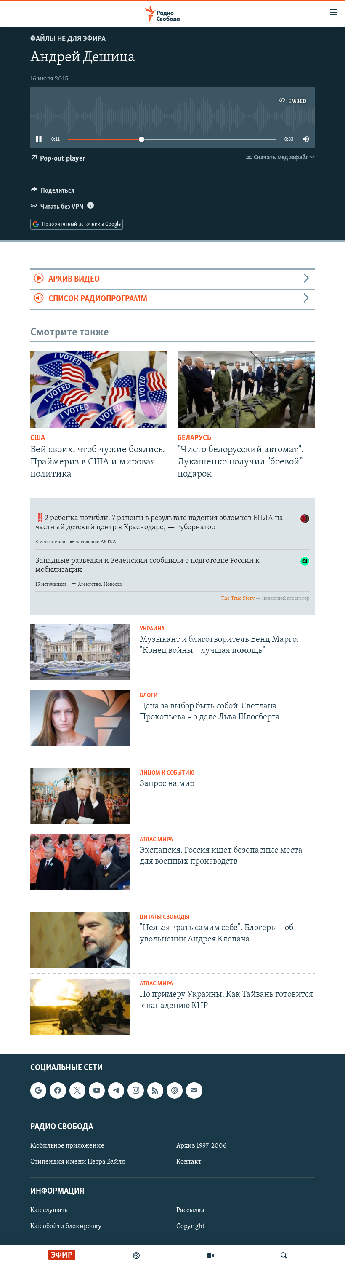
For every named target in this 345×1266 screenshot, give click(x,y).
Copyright (190, 1226)
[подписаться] (194, 1091)
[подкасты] (136, 1255)
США (37, 438)
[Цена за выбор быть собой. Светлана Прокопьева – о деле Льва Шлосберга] (80, 718)
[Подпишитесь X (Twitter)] (77, 1091)
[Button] (52, 193)
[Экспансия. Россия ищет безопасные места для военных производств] (80, 862)
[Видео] (210, 1255)
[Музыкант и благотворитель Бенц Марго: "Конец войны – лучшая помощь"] (80, 652)
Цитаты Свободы (164, 917)
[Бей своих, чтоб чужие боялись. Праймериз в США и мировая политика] (98, 389)
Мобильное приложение (67, 1146)
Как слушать (48, 1210)
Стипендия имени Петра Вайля (77, 1162)
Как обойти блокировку (65, 1226)
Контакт (188, 1162)
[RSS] (155, 1091)
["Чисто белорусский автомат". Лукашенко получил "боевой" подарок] (246, 389)
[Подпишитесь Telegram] (116, 1091)
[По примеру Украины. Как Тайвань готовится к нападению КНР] (80, 1007)
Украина (152, 629)
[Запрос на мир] (80, 796)
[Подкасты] (175, 1091)
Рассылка (190, 1210)
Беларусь (194, 438)
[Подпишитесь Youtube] (97, 1091)
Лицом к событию (167, 773)
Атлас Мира (156, 840)
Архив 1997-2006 (201, 1146)
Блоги (149, 695)
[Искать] (284, 1255)
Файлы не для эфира (68, 39)
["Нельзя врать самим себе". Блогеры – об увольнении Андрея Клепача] (80, 940)
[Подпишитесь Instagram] (135, 1091)
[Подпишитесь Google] (38, 1091)
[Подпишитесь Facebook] (58, 1091)
